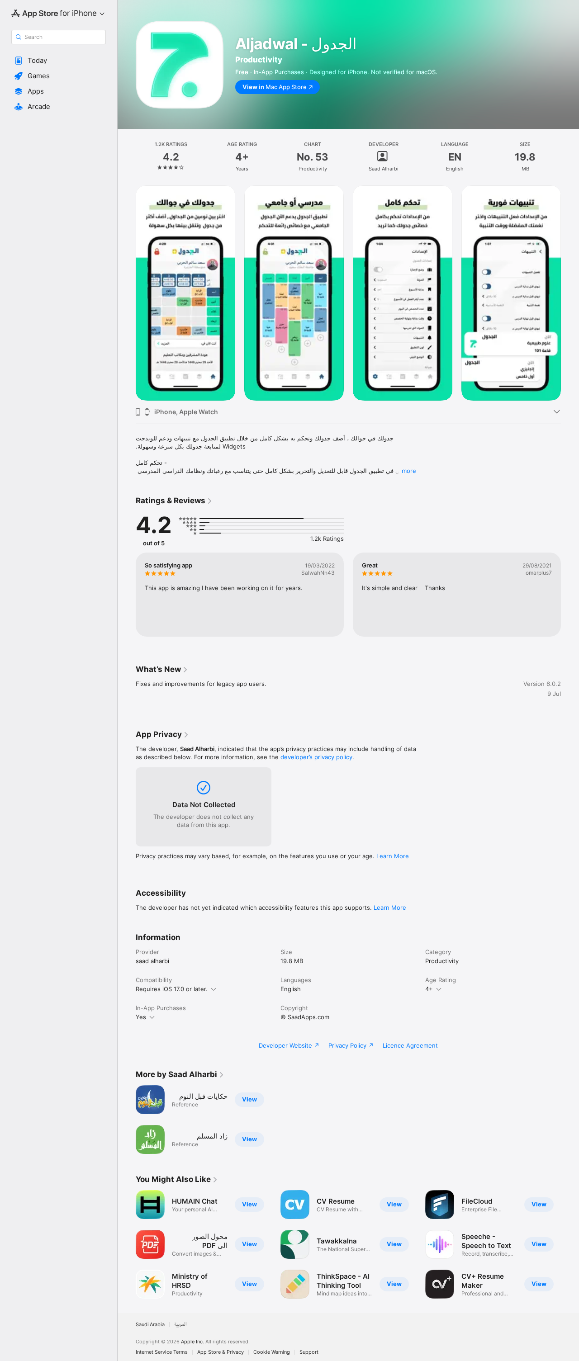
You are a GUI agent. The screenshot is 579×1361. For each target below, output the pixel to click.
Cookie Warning (271, 1352)
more (409, 470)
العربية (180, 1324)
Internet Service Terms (162, 1352)
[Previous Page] (126, 293)
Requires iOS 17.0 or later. (172, 988)
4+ (429, 988)
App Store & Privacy (220, 1352)
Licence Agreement (410, 1045)
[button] (58, 60)
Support (308, 1352)
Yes (141, 1017)
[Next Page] (570, 293)
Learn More (392, 856)
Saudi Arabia (150, 1324)
